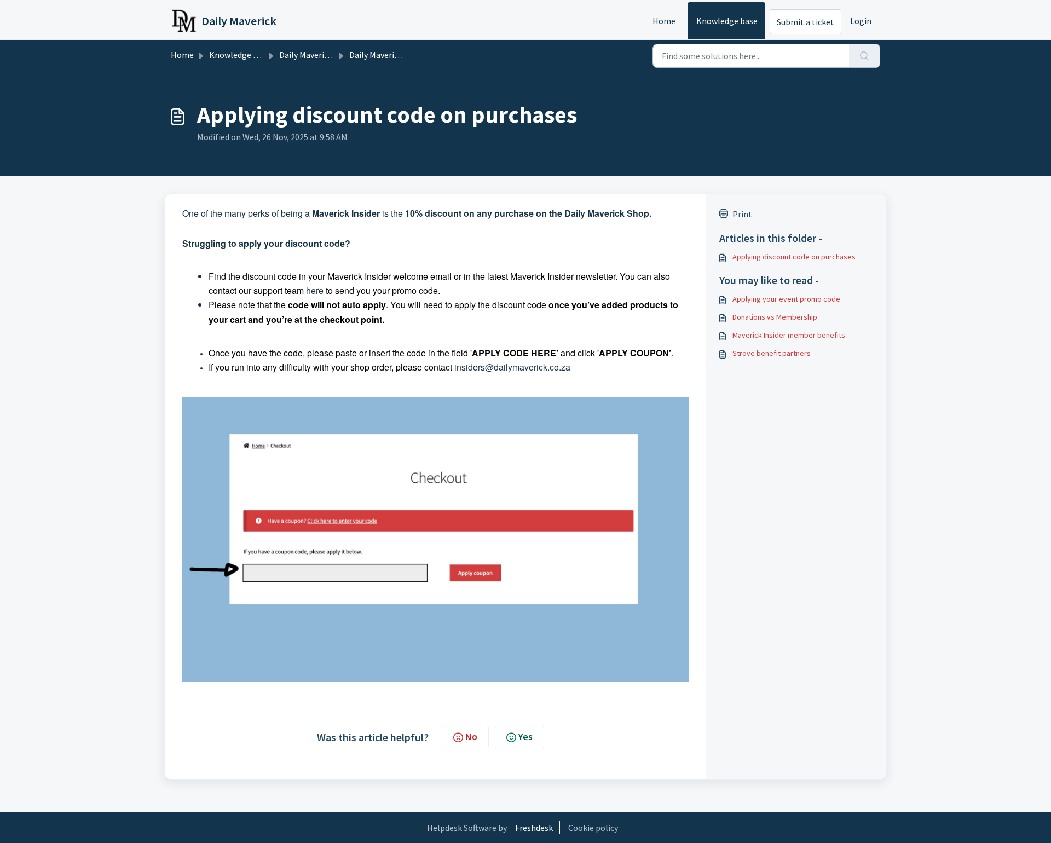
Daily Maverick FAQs (316, 54)
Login (860, 20)
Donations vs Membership (774, 317)
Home (663, 20)
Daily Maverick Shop (386, 54)
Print (742, 214)
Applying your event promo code (786, 299)
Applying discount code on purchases (794, 257)
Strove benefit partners (771, 353)
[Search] (864, 56)
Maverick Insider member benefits (788, 335)
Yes (525, 736)
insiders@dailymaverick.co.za (512, 367)
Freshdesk (534, 827)
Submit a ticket (805, 21)
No (471, 736)
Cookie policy (593, 827)
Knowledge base (727, 20)
